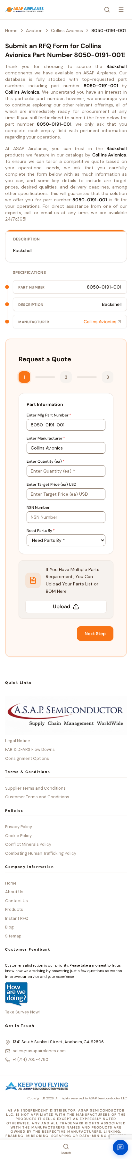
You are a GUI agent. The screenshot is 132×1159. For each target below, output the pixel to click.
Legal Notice (17, 740)
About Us (14, 891)
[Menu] (121, 9)
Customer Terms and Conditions (37, 797)
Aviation (34, 30)
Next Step (95, 633)
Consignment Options (27, 758)
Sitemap (13, 936)
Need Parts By (41, 530)
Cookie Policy (18, 835)
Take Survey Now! (22, 1012)
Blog (9, 927)
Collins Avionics (67, 30)
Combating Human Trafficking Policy (40, 853)
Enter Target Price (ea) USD (51, 484)
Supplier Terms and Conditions (35, 788)
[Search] (107, 9)
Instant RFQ (17, 918)
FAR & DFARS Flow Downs (30, 749)
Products (14, 909)
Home (11, 30)
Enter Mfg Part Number (49, 415)
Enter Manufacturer (46, 438)
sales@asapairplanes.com (39, 1051)
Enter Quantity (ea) (45, 461)
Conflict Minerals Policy (28, 844)
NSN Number (38, 507)
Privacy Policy (18, 826)
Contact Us (16, 900)
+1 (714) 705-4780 (30, 1059)
